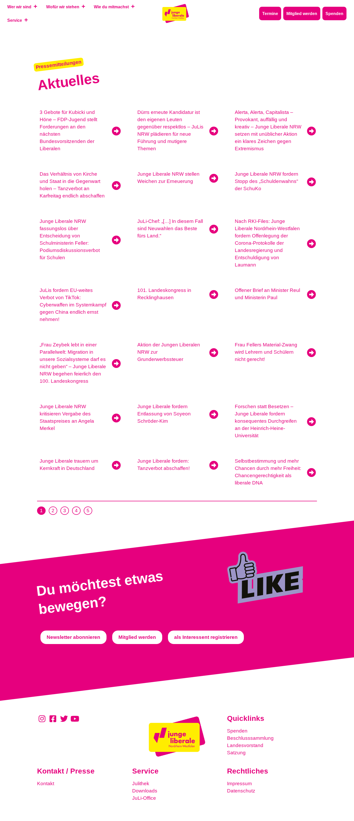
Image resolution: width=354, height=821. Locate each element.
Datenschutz (241, 790)
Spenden (237, 731)
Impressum (239, 783)
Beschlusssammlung (250, 738)
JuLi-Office (144, 798)
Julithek (140, 783)
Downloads (144, 790)
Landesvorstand (245, 745)
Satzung (236, 752)
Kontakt (45, 783)
